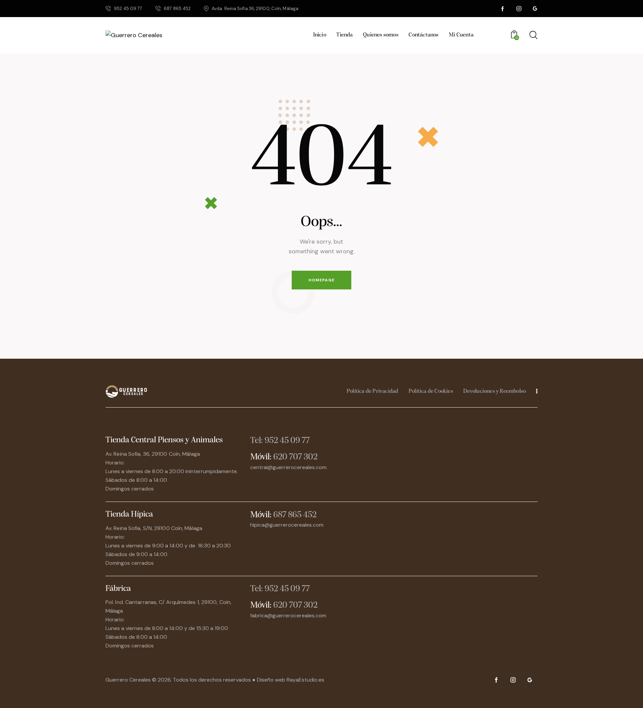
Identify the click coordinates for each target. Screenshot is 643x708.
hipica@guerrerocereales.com (287, 524)
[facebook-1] (502, 8)
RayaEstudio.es (305, 679)
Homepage (321, 280)
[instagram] (518, 8)
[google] (534, 8)
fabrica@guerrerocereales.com (288, 615)
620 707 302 (295, 457)
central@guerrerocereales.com (288, 467)
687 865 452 (294, 515)
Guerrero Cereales (128, 679)
